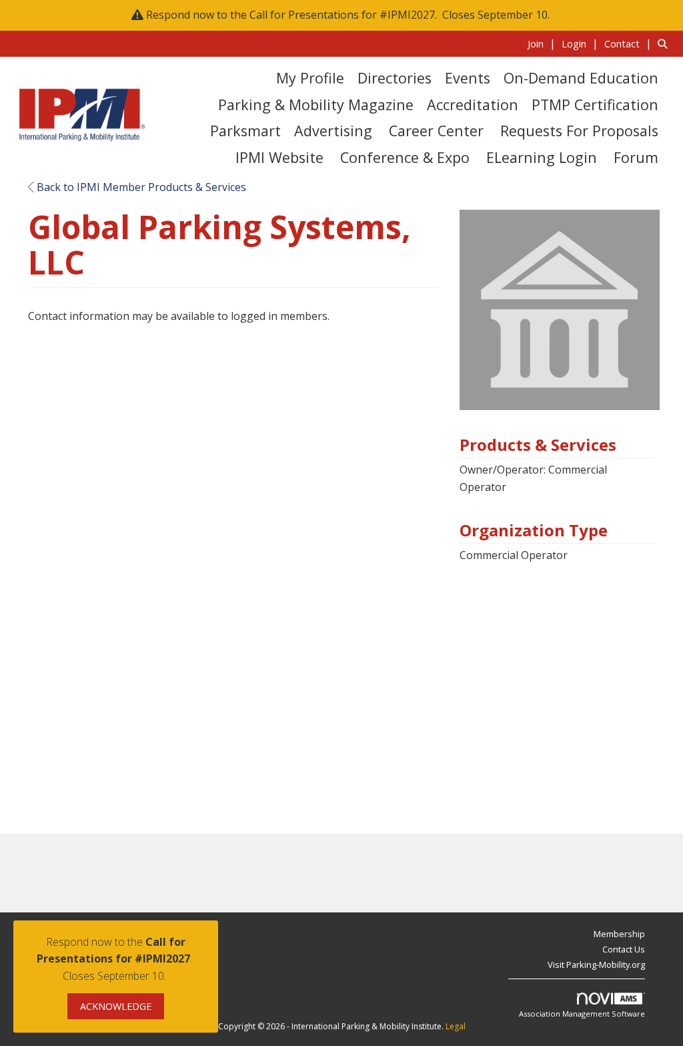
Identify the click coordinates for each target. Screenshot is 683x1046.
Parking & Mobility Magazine (316, 104)
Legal (456, 1026)
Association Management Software (582, 1014)
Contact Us (623, 949)
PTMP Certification (595, 104)
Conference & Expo (405, 157)
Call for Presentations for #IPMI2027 (342, 14)
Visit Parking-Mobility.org (596, 964)
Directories (395, 78)
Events (467, 78)
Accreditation (472, 104)
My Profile (310, 78)
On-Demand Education (581, 78)
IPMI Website (279, 157)
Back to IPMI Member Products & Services (140, 187)
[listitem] (543, 43)
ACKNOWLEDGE (115, 1006)
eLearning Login (541, 157)
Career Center (436, 130)
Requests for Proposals (579, 130)
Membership (619, 934)
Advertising (333, 130)
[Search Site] (665, 43)
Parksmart (245, 130)
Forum (636, 157)
